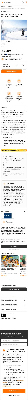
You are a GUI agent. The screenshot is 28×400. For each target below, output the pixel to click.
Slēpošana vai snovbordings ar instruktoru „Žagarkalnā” (13, 8)
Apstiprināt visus (14, 391)
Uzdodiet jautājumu (14, 289)
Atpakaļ (3, 6)
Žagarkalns (9, 11)
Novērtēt (14, 246)
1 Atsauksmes (9, 222)
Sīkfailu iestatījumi (14, 395)
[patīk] (25, 71)
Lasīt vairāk (9, 234)
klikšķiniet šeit (7, 386)
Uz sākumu (9, 6)
